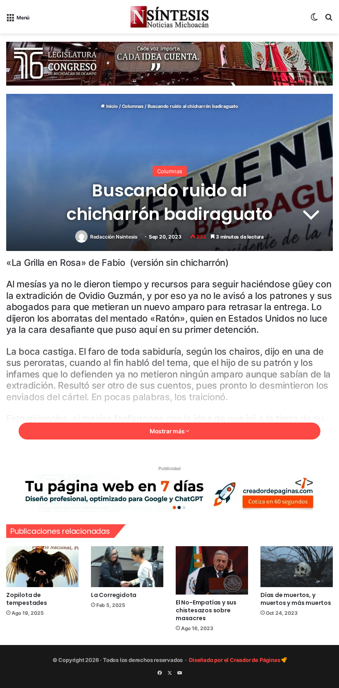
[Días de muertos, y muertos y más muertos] (296, 566)
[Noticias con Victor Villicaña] (169, 17)
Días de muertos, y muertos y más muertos (295, 599)
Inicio (111, 106)
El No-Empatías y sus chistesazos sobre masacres (206, 610)
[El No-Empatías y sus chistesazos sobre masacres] (212, 570)
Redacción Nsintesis (114, 237)
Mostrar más (168, 431)
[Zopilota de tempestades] (42, 566)
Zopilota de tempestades (26, 599)
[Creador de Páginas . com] (169, 492)
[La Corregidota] (127, 566)
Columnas (132, 106)
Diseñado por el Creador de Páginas (235, 660)
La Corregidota (113, 595)
